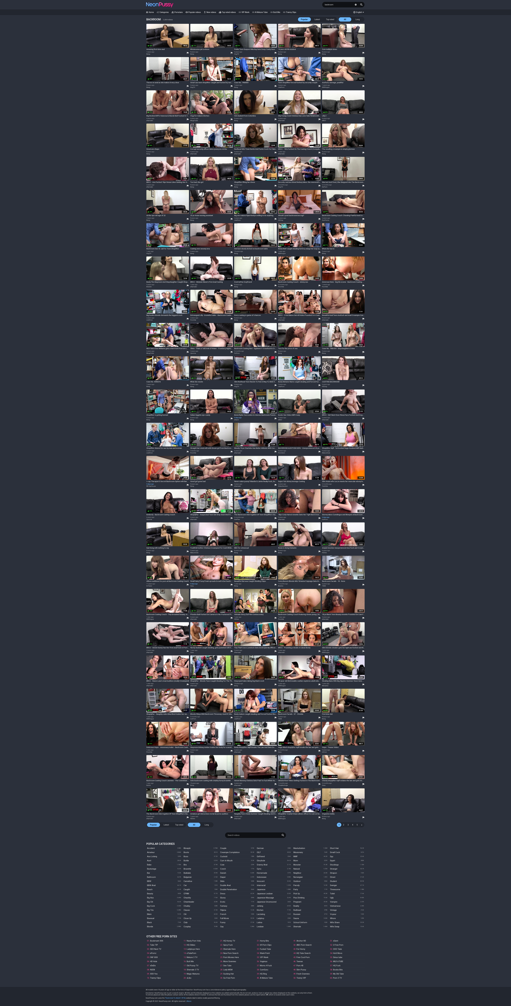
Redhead (297, 910)
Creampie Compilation (230, 852)
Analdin (149, 287)
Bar (148, 873)
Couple (223, 848)
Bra (185, 865)
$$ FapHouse (151, 486)
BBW (149, 881)
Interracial (261, 885)
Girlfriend (261, 856)
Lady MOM (227, 969)
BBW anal (151, 885)
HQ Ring (263, 974)
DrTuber (149, 586)
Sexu (192, 586)
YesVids (325, 486)
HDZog (280, 220)
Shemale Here (229, 949)
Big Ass (150, 898)
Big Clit (150, 902)
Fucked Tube (265, 949)
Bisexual (150, 918)
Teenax (299, 961)
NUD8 (152, 969)
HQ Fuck (336, 965)
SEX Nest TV (155, 949)
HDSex (324, 553)
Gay (222, 926)
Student (333, 881)
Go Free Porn (229, 978)
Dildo (222, 881)
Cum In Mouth (226, 860)
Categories (162, 12)
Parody (296, 885)
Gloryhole (261, 860)
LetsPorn (281, 87)
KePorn (324, 187)
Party (295, 889)
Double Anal (225, 885)
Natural (296, 869)
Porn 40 (299, 965)
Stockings (334, 865)
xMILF (324, 120)
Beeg (148, 54)
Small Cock (335, 852)
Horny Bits (264, 941)
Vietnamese (335, 906)
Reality (296, 906)
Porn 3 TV (337, 978)
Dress (222, 893)
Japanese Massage (265, 898)
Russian (296, 914)
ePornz (153, 953)
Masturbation (299, 848)
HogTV (236, 54)
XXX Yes (154, 974)
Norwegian (298, 877)
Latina (259, 922)
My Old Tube (338, 974)
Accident (151, 848)
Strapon (333, 873)
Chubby (187, 906)
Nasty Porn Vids (194, 941)
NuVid (148, 785)
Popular (304, 19)
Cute (222, 865)
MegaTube (194, 120)
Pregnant (297, 902)
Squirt (332, 860)
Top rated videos (227, 12)
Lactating (261, 914)
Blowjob (187, 848)
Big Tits (150, 910)
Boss (186, 856)
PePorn (237, 353)
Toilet (332, 893)
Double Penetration (228, 889)
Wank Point (265, 953)
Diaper (223, 877)
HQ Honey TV (229, 941)
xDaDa (153, 965)
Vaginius (263, 961)
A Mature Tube (260, 12)
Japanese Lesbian (265, 893)
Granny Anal (262, 865)
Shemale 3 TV (193, 969)
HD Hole (153, 961)
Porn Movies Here (231, 957)
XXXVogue (325, 87)
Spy (331, 856)
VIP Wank (243, 12)
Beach (150, 889)
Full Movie (224, 918)
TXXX (324, 586)
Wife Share (335, 922)
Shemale (297, 926)
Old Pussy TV (192, 965)
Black (149, 922)
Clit (185, 914)
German (260, 848)
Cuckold (223, 856)
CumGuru (264, 969)
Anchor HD (301, 941)
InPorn (324, 752)
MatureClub (326, 453)
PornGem (281, 453)
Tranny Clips (289, 12)
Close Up (187, 918)
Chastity (187, 898)
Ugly (332, 898)
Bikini (149, 914)
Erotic (222, 902)
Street (332, 877)
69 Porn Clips (265, 945)
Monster (297, 865)
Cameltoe (188, 881)
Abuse (189, 1001)
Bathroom (151, 877)
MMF (295, 856)
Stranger (333, 869)
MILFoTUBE (338, 961)
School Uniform (300, 922)
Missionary (298, 852)
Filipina (223, 910)
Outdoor (297, 881)
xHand (236, 420)
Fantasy (223, 906)
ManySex (325, 686)
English (357, 12)
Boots (186, 852)
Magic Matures (193, 974)
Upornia (193, 353)
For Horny (300, 949)
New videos (209, 12)
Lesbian (260, 926)
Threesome (335, 889)
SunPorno (325, 220)
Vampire (333, 902)
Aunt (149, 860)
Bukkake (187, 873)
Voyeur (333, 914)
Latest (317, 19)
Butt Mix (275, 12)
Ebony (223, 898)
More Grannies (229, 961)
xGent (335, 941)
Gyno (259, 869)
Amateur (151, 852)
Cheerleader (189, 902)
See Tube (227, 965)
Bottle (186, 860)
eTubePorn (191, 953)
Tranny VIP (301, 978)
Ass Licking (152, 856)
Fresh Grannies (303, 974)
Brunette (187, 869)
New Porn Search (230, 953)
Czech (223, 869)
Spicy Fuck (228, 945)
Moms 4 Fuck (266, 965)
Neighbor (297, 873)
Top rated (330, 19)
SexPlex (237, 519)
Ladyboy (260, 918)
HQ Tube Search (303, 953)
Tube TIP (154, 945)
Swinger (333, 885)
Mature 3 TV (192, 957)
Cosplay (187, 926)
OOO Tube (337, 949)
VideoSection (283, 486)
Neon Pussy (160, 5)
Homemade (262, 873)
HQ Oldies (191, 945)
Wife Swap (334, 926)
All (345, 19)
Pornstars (177, 12)
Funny (222, 922)
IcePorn (325, 519)
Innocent (261, 881)
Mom (295, 860)
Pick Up (296, 893)
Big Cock (151, 906)
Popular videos (193, 12)
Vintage (333, 910)
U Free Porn (338, 945)
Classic (187, 910)
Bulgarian (188, 877)
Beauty (150, 893)
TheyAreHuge (283, 785)
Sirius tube (337, 957)
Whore (333, 918)
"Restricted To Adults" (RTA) (175, 998)
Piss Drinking (298, 898)
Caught (187, 889)
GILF (259, 852)
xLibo (189, 978)
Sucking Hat (228, 974)
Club (185, 922)
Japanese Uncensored (266, 902)
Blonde (150, 926)
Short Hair (334, 848)
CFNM (186, 893)
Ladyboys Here (193, 949)
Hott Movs (337, 953)
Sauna (296, 918)
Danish (223, 873)
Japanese (261, 889)
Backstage (151, 869)
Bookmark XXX (156, 941)
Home (150, 12)
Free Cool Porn (303, 957)
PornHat (281, 287)
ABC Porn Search (304, 945)
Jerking (260, 906)
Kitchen (260, 910)
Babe (149, 865)
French (223, 914)
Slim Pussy (301, 969)
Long (358, 19)
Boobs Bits (338, 969)
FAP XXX (154, 957)
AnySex (280, 586)
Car (185, 885)
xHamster (149, 120)
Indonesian (261, 877)
